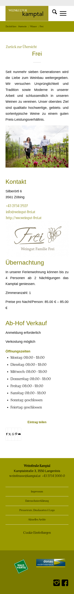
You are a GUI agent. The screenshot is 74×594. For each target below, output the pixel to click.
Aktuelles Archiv (37, 520)
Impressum (37, 491)
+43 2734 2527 (17, 206)
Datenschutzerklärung (37, 501)
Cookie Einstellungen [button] (37, 532)
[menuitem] (51, 12)
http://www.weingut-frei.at (24, 218)
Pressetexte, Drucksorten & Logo (37, 510)
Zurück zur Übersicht (21, 47)
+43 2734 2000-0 (53, 476)
